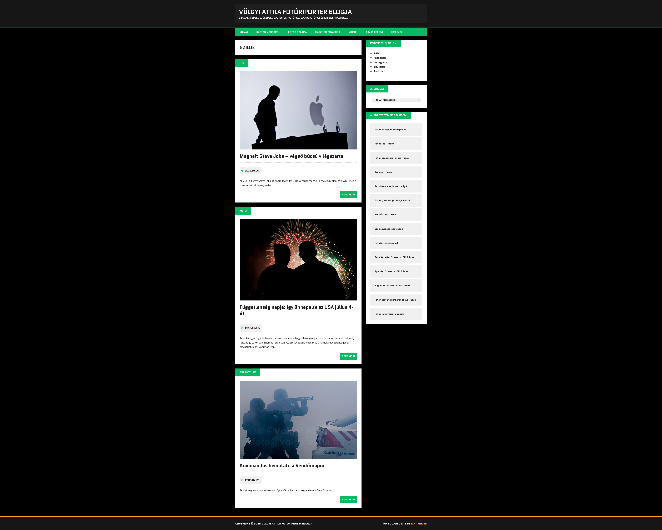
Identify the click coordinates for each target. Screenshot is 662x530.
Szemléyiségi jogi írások (388, 229)
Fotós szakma (297, 32)
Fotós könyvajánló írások (389, 314)
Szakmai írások (383, 172)
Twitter (378, 71)
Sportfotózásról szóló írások (391, 271)
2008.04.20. (252, 480)
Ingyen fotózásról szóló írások (392, 285)
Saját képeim (374, 32)
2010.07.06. (252, 328)
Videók (353, 32)
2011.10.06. (252, 170)
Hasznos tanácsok (327, 32)
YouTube (379, 67)
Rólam (244, 32)
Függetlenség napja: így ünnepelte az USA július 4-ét (297, 310)
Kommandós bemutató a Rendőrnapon (283, 465)
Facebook (380, 58)
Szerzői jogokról (268, 32)
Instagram (380, 62)
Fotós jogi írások (384, 143)
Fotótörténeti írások (386, 243)
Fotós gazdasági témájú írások (392, 200)
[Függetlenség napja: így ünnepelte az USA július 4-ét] (298, 298)
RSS (376, 53)
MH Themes (419, 524)
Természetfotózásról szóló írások (394, 257)
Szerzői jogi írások (385, 214)
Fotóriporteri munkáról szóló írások (395, 300)
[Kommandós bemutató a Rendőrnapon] (298, 456)
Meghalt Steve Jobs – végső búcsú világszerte (291, 156)
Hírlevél (396, 32)
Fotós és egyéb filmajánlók (390, 129)
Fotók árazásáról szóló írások (391, 158)
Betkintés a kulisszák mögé (390, 186)
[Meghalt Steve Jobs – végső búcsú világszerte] (298, 147)
